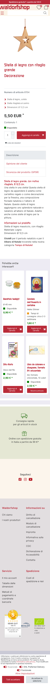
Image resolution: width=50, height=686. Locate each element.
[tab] (25, 155)
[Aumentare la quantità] (13, 133)
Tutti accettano (13, 679)
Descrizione (12, 155)
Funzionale (26, 670)
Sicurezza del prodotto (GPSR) (22, 172)
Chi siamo (7, 514)
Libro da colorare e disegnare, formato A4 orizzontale (36, 367)
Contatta (30, 560)
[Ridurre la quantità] (13, 137)
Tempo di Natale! (24, 245)
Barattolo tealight (11, 299)
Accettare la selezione (37, 679)
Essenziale (12, 667)
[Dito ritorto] (13, 350)
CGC (28, 546)
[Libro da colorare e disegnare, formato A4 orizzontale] (37, 350)
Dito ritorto (8, 364)
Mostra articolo (37, 391)
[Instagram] (25, 479)
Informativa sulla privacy (25, 662)
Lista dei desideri (14, 143)
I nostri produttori (11, 520)
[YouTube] (30, 479)
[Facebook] (20, 479)
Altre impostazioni (25, 673)
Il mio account (9, 578)
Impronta (30, 532)
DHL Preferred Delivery (34, 667)
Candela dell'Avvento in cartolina (34, 302)
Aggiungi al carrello (30, 135)
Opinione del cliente (16, 163)
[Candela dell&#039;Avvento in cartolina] (37, 285)
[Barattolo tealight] (13, 285)
